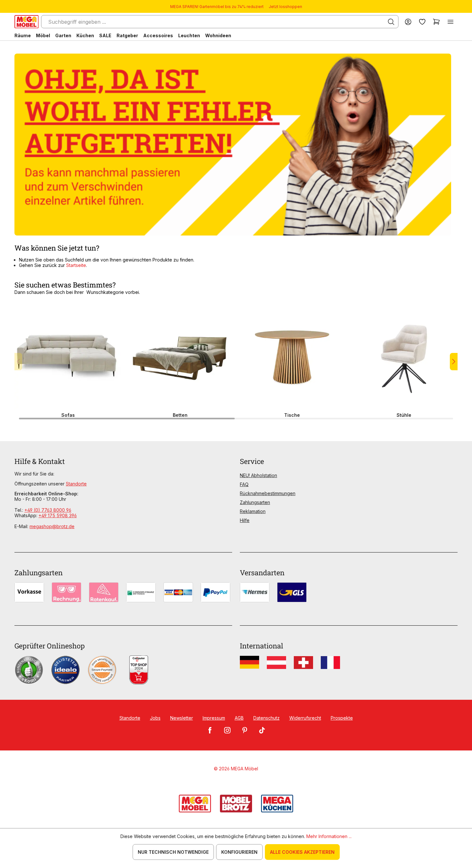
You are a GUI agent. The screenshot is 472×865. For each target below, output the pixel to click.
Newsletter (181, 718)
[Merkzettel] (422, 21)
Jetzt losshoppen (285, 6)
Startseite (76, 265)
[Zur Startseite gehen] (26, 21)
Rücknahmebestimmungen (267, 493)
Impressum (214, 718)
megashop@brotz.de (52, 526)
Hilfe (244, 520)
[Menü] (450, 21)
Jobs (155, 718)
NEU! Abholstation (258, 475)
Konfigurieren (239, 852)
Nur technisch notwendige (173, 852)
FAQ (244, 484)
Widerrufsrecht (305, 718)
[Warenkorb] (436, 21)
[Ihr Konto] (408, 21)
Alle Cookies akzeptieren (302, 852)
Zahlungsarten (255, 502)
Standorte (76, 483)
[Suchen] (391, 22)
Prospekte (342, 718)
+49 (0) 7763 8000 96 (47, 510)
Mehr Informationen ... (329, 836)
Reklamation (253, 511)
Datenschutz (266, 718)
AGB (239, 718)
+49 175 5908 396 (58, 515)
